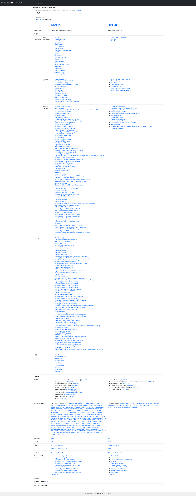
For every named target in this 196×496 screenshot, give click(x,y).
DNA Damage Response (62, 117)
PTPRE (53, 425)
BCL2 (91, 403)
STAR (87, 429)
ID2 (87, 414)
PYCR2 (150, 405)
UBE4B (113, 24)
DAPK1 (53, 409)
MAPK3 (56, 24)
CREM (83, 407)
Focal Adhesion (59, 61)
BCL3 (94, 403)
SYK (73, 431)
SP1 (66, 429)
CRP (87, 407)
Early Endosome (59, 46)
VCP (141, 407)
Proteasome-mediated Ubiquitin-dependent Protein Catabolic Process (131, 126)
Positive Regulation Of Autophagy (65, 130)
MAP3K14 (84, 418)
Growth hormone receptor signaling (65, 346)
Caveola (57, 59)
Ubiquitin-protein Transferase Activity (122, 79)
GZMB (113, 405)
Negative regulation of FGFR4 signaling (66, 287)
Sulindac (57, 355)
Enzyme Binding (116, 86)
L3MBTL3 (73, 416)
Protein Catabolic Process (118, 119)
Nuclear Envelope (60, 39)
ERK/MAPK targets (60, 251)
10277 (109, 438)
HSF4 (74, 414)
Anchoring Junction (60, 72)
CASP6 (132, 403)
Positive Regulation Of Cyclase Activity (66, 148)
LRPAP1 (91, 416)
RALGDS (75, 425)
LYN (100, 416)
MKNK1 (71, 420)
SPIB (69, 429)
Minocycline (58, 358)
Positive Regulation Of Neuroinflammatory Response (70, 227)
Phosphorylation (59, 137)
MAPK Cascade (59, 108)
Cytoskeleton (58, 55)
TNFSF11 (103, 431)
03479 (53, 442)
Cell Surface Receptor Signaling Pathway (67, 119)
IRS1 (96, 414)
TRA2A (117, 407)
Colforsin (57, 362)
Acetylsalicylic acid (60, 356)
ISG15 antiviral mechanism (63, 241)
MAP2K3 (78, 418)
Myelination (58, 172)
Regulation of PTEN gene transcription (66, 322)
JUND (60, 416)
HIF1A (57, 414)
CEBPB (67, 407)
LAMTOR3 (79, 416)
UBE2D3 (133, 407)
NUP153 (63, 422)
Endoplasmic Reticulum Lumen (64, 50)
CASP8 (76, 405)
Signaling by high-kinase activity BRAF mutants (69, 302)
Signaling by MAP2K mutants (63, 331)
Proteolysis (114, 461)
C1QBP (66, 405)
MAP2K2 (72, 418)
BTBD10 (53, 405)
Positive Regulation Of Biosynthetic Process (68, 472)
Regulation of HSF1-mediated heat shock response (70, 271)
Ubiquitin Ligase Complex (118, 37)
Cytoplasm (58, 43)
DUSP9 (53, 411)
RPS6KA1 (98, 425)
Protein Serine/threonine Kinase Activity (66, 84)
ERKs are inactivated (61, 254)
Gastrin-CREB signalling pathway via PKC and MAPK (70, 316)
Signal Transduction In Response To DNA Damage (69, 176)
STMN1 (53, 431)
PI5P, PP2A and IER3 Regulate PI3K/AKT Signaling (70, 307)
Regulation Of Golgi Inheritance (64, 220)
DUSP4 (90, 409)
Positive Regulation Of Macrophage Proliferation (69, 225)
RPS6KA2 (54, 427)
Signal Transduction (60, 467)
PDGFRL (86, 422)
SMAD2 (98, 427)
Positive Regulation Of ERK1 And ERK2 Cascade (69, 209)
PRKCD (74, 423)
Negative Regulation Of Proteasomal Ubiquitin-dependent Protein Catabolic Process (79, 156)
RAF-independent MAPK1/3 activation (66, 240)
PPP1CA (63, 423)
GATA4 (74, 412)
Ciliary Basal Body (60, 70)
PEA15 (92, 422)
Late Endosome (59, 48)
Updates (43, 3)
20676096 (130, 385)
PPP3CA (140, 405)
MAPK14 (90, 418)
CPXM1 (72, 407)
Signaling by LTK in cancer (62, 348)
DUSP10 (80, 409)
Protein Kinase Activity (61, 83)
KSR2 (67, 416)
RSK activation (59, 274)
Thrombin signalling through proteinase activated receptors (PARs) (74, 280)
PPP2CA (69, 423)
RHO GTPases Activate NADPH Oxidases (67, 291)
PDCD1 (76, 422)
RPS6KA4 (67, 427)
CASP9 (81, 405)
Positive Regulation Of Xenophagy (65, 231)
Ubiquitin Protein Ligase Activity (120, 90)
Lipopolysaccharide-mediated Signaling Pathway (69, 150)
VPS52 (101, 433)
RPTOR (79, 427)
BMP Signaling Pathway (62, 143)
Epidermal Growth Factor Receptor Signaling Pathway (70, 121)
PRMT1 (145, 405)
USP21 (93, 433)
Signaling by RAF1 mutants (63, 333)
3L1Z (116, 452)
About (18, 3)
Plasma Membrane (60, 57)
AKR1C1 (67, 403)
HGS (117, 405)
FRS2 (57, 412)
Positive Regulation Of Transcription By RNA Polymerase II (72, 179)
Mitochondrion (59, 44)
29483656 (79, 393)
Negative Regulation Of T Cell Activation (66, 189)
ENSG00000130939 (113, 445)
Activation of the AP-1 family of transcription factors (70, 278)
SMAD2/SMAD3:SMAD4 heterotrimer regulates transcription (72, 260)
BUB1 (62, 405)
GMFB (83, 412)
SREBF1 (77, 429)
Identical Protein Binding (62, 97)
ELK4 (65, 411)
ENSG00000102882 (57, 445)
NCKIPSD (92, 420)
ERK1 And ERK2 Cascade (62, 207)
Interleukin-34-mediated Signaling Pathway (67, 205)
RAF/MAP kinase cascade (62, 293)
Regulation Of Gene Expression (64, 126)
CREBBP (78, 407)
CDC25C (99, 405)
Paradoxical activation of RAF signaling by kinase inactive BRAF (74, 305)
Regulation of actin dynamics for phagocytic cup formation (72, 256)
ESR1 (73, 411)
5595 (52, 438)
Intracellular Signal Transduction (64, 163)
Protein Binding (59, 88)
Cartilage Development (61, 190)
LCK (83, 416)
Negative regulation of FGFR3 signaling (66, 285)
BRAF (98, 403)
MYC (75, 420)
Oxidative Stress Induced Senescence (66, 261)
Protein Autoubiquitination (118, 128)
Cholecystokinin (59, 369)
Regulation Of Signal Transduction (65, 463)
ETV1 (81, 411)
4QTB (57, 452)
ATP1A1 (81, 403)
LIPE (86, 416)
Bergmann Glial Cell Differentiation (65, 196)
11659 (109, 442)
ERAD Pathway (115, 124)
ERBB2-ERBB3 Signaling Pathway (65, 167)
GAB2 (65, 412)
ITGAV (100, 414)
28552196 (71, 396)
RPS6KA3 (61, 427)
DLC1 (71, 409)
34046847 (150, 382)
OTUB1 (130, 405)
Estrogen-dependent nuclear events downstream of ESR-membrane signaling (77, 326)
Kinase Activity (59, 92)
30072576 (70, 382)
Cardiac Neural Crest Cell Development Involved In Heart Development (75, 203)
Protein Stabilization (60, 187)
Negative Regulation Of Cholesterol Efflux (67, 222)
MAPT (53, 420)
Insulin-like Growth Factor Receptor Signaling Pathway (71, 181)
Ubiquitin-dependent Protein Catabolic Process (124, 110)
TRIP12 (122, 407)
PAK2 (72, 422)
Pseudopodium (59, 68)
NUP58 (68, 422)
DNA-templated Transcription (63, 112)
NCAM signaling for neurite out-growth (66, 272)
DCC (57, 409)
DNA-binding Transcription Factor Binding (67, 101)
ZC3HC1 (53, 434)
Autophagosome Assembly (62, 106)
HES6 (53, 414)
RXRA (84, 427)
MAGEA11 (54, 418)
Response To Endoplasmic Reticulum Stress (124, 123)
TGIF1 (95, 431)
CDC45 (53, 407)
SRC (72, 429)
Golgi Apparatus (59, 52)
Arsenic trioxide (59, 360)
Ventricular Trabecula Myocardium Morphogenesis (125, 108)
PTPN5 (94, 423)
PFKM (96, 422)
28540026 (84, 380)
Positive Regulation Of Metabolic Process (67, 469)
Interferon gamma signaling (63, 313)
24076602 (69, 389)
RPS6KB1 (74, 427)
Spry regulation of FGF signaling (64, 245)
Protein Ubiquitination (117, 117)
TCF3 (91, 431)
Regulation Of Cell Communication (65, 459)
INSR (93, 414)
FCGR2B (90, 411)
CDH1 (57, 407)
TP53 (57, 433)
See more (55, 474)
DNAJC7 (152, 403)
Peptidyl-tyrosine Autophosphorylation (66, 165)
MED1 (60, 420)
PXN (62, 425)
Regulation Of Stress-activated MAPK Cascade (69, 159)
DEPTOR (66, 409)
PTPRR (58, 425)
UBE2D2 (127, 407)
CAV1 (85, 405)
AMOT (72, 403)
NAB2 (87, 420)
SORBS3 (54, 429)
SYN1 (76, 431)
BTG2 (58, 405)
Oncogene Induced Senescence (64, 265)
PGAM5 (135, 405)
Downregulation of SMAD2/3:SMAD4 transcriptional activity (72, 258)
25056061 (67, 393)
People (30, 3)
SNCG (103, 427)
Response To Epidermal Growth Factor (66, 212)
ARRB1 (76, 403)
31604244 (75, 389)
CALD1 (71, 405)
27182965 (67, 394)
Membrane (58, 66)
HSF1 (70, 414)
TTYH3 (80, 433)
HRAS (120, 405)
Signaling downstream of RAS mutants (66, 329)
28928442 (73, 394)
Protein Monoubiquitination (118, 112)
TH (99, 431)
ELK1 (61, 411)
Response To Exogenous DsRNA (64, 178)
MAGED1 (61, 418)
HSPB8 (78, 414)
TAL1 (84, 431)
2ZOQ (53, 452)
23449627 (73, 391)
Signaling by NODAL (61, 243)
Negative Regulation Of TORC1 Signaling (67, 229)
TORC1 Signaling (60, 168)
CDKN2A (62, 407)
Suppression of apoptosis (62, 327)
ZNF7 (63, 434)
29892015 (124, 380)
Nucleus (57, 37)
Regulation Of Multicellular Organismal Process (68, 461)
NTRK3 (58, 422)
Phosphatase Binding (61, 95)
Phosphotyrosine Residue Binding (64, 81)
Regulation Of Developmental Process (66, 470)
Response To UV (116, 115)
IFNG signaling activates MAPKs (64, 338)
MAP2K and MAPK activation (63, 294)
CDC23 (94, 405)
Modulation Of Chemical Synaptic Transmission (69, 185)
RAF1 (70, 425)
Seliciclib (57, 367)
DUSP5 (95, 409)
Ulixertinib (57, 371)
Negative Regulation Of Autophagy (65, 128)
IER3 (89, 414)
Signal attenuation (60, 311)
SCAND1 (88, 427)
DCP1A (61, 409)
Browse (23, 3)
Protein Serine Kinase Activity (63, 99)
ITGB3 (53, 416)
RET (87, 425)
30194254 (71, 387)
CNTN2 (147, 403)
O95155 (110, 449)
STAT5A (96, 429)
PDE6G (81, 422)
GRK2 (87, 412)
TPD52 (62, 433)
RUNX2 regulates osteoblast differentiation (67, 320)
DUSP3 (86, 409)
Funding (36, 3)
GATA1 (70, 412)
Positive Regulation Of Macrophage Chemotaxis (69, 132)
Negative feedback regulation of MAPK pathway (69, 296)
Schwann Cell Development (63, 135)
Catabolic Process (116, 456)
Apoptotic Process (60, 115)
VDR (97, 433)
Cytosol (57, 54)
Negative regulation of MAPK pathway (66, 298)
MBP (56, 420)
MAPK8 (95, 418)
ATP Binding (58, 90)
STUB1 (63, 431)
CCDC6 (89, 405)
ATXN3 (122, 403)
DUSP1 (75, 409)
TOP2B (53, 433)
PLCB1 (53, 423)
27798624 (125, 389)
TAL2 (88, 431)
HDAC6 (100, 412)
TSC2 (76, 433)
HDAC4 (95, 412)
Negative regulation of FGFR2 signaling (66, 283)
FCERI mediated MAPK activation (65, 269)
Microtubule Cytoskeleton (62, 65)
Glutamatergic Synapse (61, 74)
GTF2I (91, 412)
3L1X (113, 452)
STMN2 (58, 431)
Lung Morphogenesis (61, 200)
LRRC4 (96, 416)
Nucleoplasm (58, 41)
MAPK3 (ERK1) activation (62, 238)
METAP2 (65, 420)
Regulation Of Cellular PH (62, 145)
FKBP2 (96, 411)
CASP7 (137, 403)
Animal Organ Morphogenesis (63, 124)
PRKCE (79, 423)
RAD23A (155, 405)
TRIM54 (71, 433)
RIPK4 (109, 407)
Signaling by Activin (60, 247)
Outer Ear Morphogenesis (62, 170)
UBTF (89, 433)
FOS (100, 411)
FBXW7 (85, 411)
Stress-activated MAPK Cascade (64, 192)
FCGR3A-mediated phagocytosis (64, 335)
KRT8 (64, 416)
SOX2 (63, 429)
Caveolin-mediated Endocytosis (64, 218)
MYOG (83, 420)
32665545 (76, 383)
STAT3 (92, 429)
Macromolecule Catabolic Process (121, 467)
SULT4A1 (68, 431)
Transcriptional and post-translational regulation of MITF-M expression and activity (79, 349)
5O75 (119, 452)
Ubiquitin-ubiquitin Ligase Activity (120, 88)
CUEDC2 (97, 407)
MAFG (103, 416)
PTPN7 (99, 423)
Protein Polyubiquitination (118, 106)
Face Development (60, 198)
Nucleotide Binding (60, 79)
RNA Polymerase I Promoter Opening (66, 309)
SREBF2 (82, 429)
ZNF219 (59, 434)
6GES (61, 452)
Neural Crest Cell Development (64, 134)
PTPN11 (89, 423)
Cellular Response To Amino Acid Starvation (68, 161)
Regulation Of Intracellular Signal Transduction (68, 465)
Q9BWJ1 (64, 449)
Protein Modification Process (119, 470)
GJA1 (78, 412)
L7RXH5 (53, 449)
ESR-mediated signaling (62, 318)
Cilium (56, 63)
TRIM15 (66, 433)
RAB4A (66, 425)
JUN (56, 416)
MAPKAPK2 (102, 418)
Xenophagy (58, 223)
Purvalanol (58, 364)
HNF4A (66, 414)
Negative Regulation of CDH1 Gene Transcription (69, 340)
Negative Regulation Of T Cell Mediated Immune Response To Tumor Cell (76, 110)
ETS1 (77, 411)
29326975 (79, 10)
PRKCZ (84, 423)
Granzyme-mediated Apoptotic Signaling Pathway (125, 113)
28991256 (73, 393)
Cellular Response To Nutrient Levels (65, 152)
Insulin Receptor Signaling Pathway (65, 123)
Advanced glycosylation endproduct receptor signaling (70, 315)
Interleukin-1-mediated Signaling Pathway (67, 211)
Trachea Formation (60, 201)
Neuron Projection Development (120, 121)
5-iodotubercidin (59, 366)
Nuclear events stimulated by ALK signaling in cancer (70, 337)
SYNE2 (81, 431)
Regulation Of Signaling (61, 458)
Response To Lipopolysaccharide (64, 157)
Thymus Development (61, 183)
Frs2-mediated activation (62, 249)
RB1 (80, 425)
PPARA (58, 423)
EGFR (58, 411)
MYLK (79, 420)
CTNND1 (91, 407)
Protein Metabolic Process (118, 465)
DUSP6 (100, 409)
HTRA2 (83, 414)
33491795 (126, 383)
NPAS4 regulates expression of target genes (68, 342)
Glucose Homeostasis (61, 174)
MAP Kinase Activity (61, 86)
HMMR (61, 414)
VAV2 (137, 407)
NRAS (101, 420)
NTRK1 (53, 422)
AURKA (87, 403)
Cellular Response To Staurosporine (121, 459)
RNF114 (91, 425)
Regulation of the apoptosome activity (66, 324)
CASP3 (127, 403)
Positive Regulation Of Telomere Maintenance (68, 154)
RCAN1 (83, 425)
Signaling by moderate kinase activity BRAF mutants (70, 300)
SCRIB (94, 427)
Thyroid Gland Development (63, 146)
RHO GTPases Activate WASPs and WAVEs (68, 289)
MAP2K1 (66, 418)
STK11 (101, 429)
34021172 (136, 387)
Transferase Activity (60, 94)
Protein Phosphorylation (62, 113)
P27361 (59, 449)
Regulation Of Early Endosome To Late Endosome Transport (72, 233)
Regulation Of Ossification (62, 141)
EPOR (69, 411)
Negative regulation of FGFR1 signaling (66, 282)
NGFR (97, 420)
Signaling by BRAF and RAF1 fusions (66, 304)
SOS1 (59, 429)
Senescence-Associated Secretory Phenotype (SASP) (71, 263)
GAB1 (61, 412)
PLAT (100, 422)
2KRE (109, 452)
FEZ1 (109, 405)
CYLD (102, 407)
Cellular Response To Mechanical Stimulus (67, 214)
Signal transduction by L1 (62, 276)
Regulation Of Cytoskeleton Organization (67, 194)
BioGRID (38, 19)
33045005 (75, 385)
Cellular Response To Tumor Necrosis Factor (68, 216)
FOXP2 (53, 412)
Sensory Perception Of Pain (63, 139)
